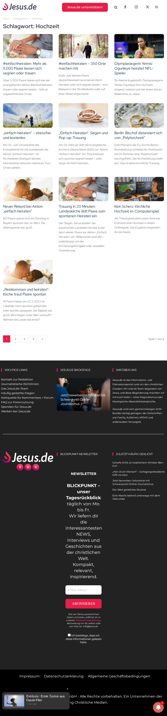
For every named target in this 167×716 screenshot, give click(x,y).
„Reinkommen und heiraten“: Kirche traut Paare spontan (26, 292)
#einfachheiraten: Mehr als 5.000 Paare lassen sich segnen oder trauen (25, 68)
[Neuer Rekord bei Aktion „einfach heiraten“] (28, 189)
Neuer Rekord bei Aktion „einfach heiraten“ (23, 209)
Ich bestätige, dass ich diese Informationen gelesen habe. (84, 639)
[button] (115, 7)
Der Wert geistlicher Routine (129, 489)
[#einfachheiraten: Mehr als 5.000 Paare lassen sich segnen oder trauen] (28, 46)
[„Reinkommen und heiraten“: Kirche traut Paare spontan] (28, 272)
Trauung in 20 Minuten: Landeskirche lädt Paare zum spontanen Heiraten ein (82, 211)
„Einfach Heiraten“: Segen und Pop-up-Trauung (83, 135)
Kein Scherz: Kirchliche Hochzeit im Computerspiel (136, 209)
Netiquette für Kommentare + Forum (27, 397)
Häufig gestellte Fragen (18, 393)
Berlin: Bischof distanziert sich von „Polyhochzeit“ (138, 135)
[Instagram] (136, 7)
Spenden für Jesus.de (16, 406)
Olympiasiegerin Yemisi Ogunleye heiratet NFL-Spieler (134, 68)
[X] (147, 7)
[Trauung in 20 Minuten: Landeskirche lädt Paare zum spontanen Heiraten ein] (83, 189)
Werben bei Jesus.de (15, 411)
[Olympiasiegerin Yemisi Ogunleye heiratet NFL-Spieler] (139, 46)
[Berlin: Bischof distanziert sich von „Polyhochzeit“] (139, 115)
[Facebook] (125, 7)
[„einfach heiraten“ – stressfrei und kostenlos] (28, 115)
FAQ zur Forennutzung (17, 402)
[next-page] (42, 339)
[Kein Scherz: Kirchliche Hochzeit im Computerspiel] (139, 189)
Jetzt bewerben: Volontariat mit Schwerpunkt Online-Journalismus (82, 399)
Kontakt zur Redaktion (17, 379)
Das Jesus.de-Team (14, 388)
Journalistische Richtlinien (20, 384)
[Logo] (28, 457)
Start (6, 18)
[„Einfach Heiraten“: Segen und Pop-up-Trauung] (83, 115)
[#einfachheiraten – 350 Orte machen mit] (83, 46)
